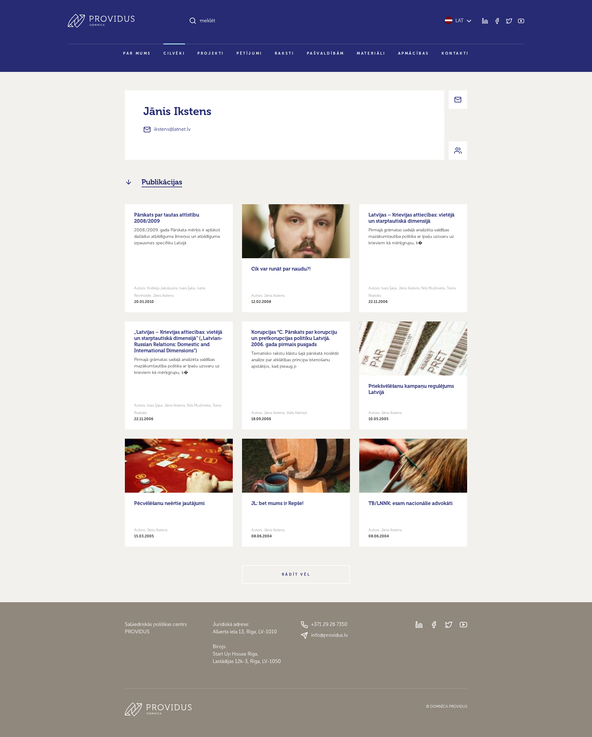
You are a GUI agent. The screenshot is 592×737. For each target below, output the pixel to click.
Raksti (284, 53)
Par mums (137, 53)
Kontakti (455, 53)
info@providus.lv (329, 635)
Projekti (210, 53)
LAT (459, 20)
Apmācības (413, 53)
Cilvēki (174, 53)
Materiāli (371, 53)
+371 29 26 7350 (329, 624)
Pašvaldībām (326, 53)
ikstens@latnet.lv (172, 129)
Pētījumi (249, 53)
